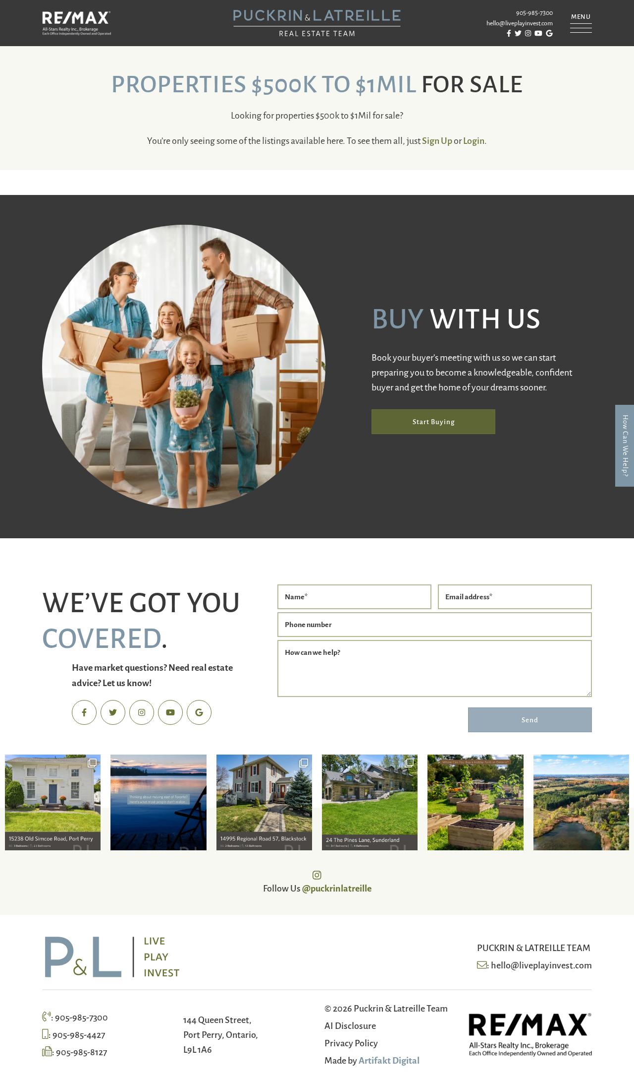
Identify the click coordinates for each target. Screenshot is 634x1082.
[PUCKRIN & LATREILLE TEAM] (317, 21)
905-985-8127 (81, 1051)
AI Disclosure (350, 1024)
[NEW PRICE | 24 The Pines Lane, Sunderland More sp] (370, 802)
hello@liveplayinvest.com (519, 22)
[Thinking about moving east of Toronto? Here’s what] (158, 802)
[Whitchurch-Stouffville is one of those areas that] (581, 802)
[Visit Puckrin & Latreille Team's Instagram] (141, 712)
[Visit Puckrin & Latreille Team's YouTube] (170, 712)
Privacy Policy (351, 1042)
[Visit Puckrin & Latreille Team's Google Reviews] (199, 712)
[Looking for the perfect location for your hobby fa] (475, 802)
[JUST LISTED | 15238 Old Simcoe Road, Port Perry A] (53, 802)
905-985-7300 (534, 12)
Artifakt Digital (389, 1059)
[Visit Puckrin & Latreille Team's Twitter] (113, 712)
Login (473, 139)
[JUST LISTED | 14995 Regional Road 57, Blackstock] (264, 802)
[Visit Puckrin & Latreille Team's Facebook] (84, 712)
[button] (581, 20)
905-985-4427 (79, 1033)
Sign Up (437, 139)
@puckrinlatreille (336, 887)
